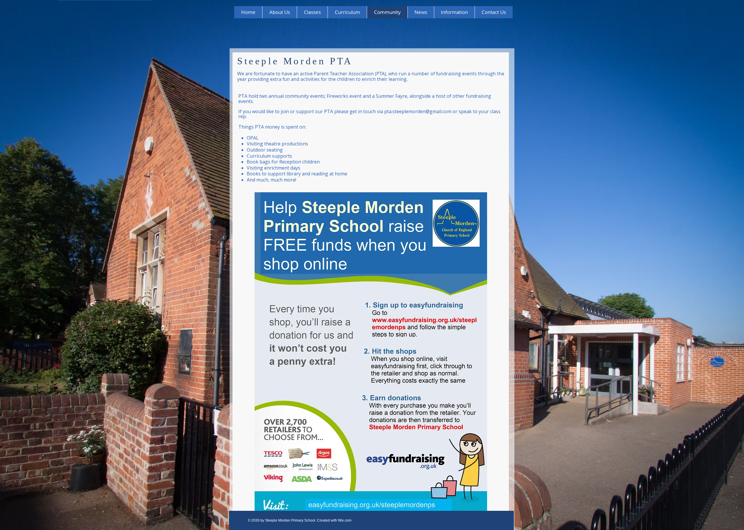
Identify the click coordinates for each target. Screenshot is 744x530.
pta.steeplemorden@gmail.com (417, 111)
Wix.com (344, 520)
